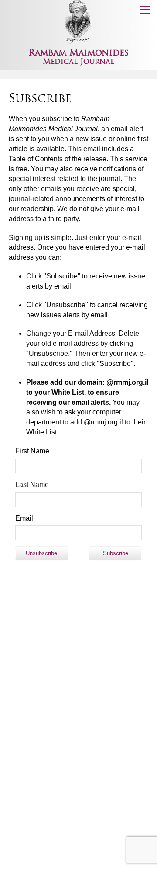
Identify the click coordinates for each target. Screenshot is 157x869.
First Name (32, 451)
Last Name (32, 484)
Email (24, 518)
